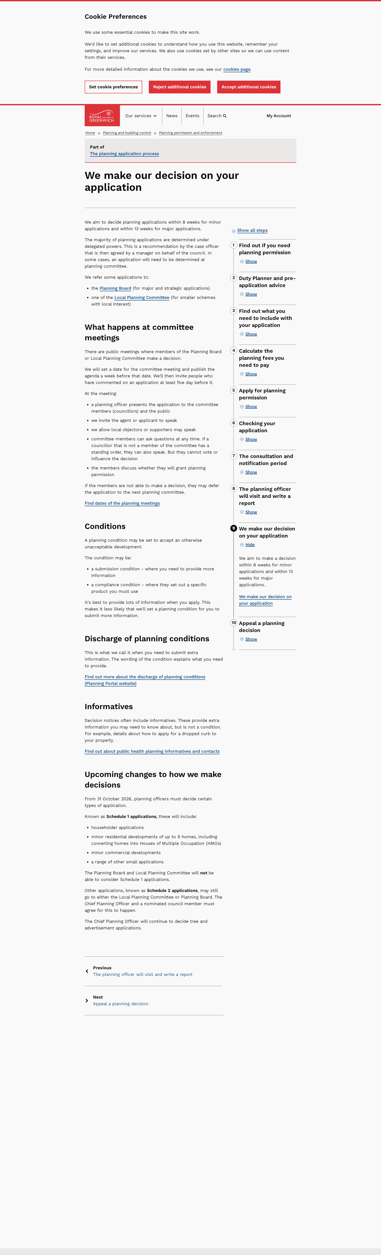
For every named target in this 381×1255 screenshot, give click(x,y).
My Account (279, 115)
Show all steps (252, 230)
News (171, 115)
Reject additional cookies (179, 86)
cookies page (236, 69)
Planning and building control (127, 133)
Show (251, 261)
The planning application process (124, 153)
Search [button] (214, 115)
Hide (250, 544)
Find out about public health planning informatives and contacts (152, 751)
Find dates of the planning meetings (122, 503)
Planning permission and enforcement (190, 133)
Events (192, 115)
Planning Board (115, 288)
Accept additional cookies (249, 86)
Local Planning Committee (141, 297)
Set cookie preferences (113, 86)
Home (90, 133)
